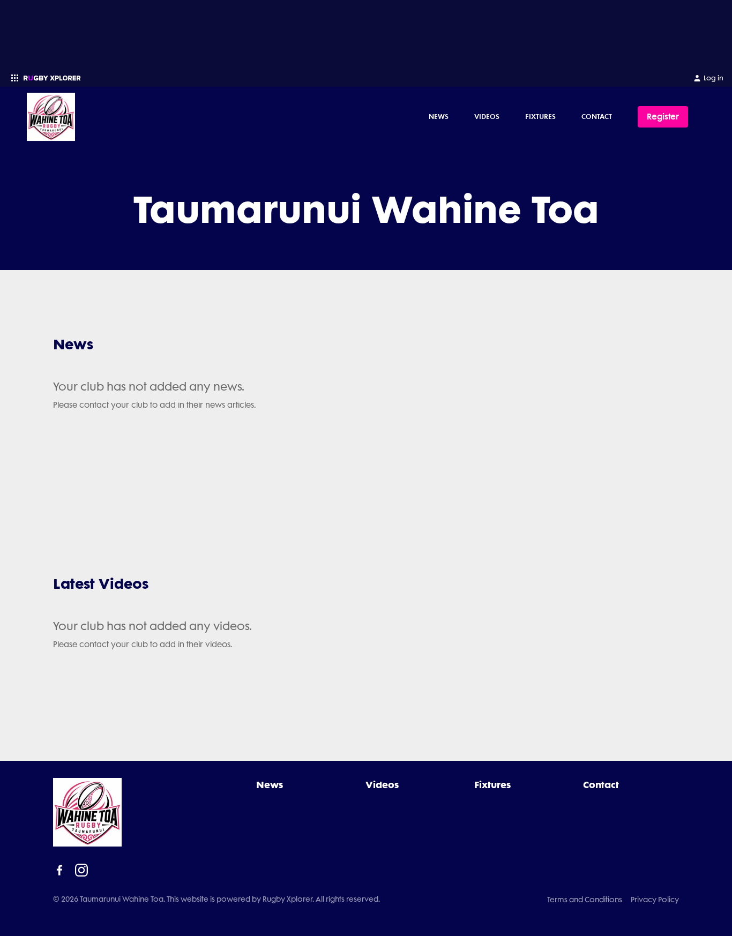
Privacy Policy (655, 899)
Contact (596, 116)
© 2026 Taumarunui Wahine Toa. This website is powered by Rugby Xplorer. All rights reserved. (216, 899)
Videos (486, 116)
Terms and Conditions (584, 899)
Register (663, 116)
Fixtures (540, 116)
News (439, 116)
